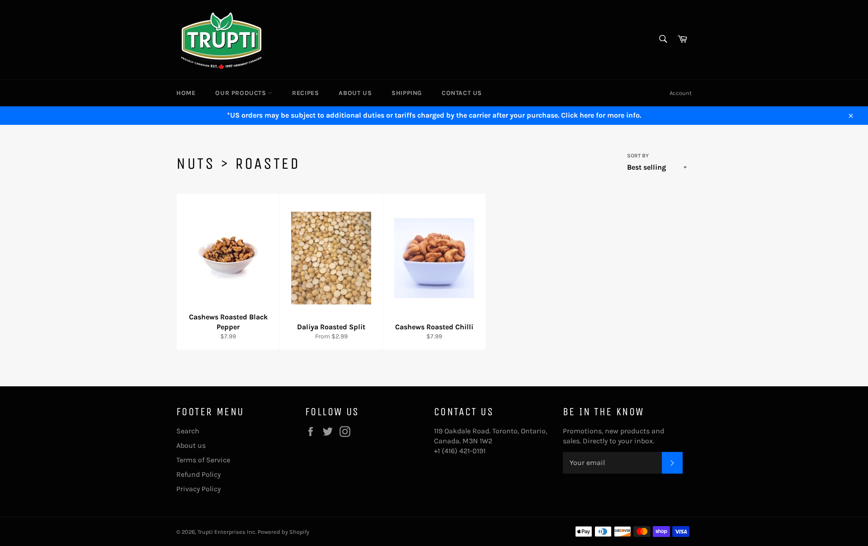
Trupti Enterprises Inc (226, 531)
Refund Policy (198, 474)
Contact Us (462, 93)
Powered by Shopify (283, 531)
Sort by (638, 155)
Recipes (305, 93)
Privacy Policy (198, 488)
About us (355, 93)
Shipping (407, 93)
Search (187, 431)
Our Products (241, 93)
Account (681, 93)
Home (185, 93)
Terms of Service (203, 460)
